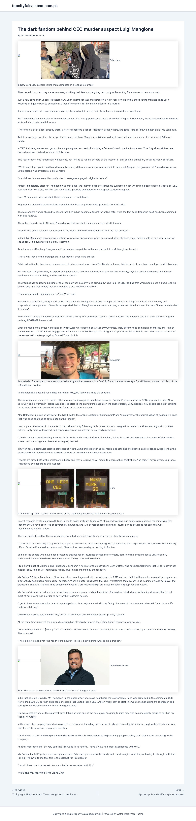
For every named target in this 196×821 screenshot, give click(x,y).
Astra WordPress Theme (130, 813)
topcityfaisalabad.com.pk (35, 5)
